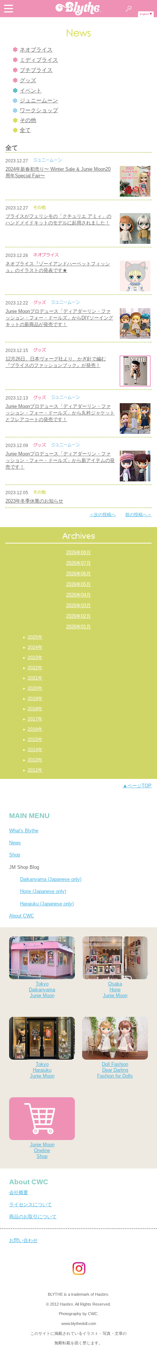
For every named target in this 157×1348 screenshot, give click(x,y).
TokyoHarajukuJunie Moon (42, 1070)
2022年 (35, 667)
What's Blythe (23, 830)
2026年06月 (78, 573)
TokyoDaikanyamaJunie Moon (42, 989)
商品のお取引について (33, 1216)
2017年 (35, 719)
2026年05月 (78, 584)
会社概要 (18, 1192)
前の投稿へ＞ (138, 514)
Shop (14, 854)
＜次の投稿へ (102, 514)
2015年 (35, 739)
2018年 (35, 708)
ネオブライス (36, 50)
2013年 (35, 759)
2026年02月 (78, 616)
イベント (31, 91)
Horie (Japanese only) (43, 891)
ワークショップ (39, 110)
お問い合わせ (23, 1240)
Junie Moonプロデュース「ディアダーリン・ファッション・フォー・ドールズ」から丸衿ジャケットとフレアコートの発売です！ (60, 413)
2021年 (35, 678)
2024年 (35, 647)
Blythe (78, 8)
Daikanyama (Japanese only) (50, 879)
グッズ (28, 80)
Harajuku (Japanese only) (47, 903)
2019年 (35, 698)
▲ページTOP (137, 785)
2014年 (35, 749)
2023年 (35, 657)
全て (25, 130)
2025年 (35, 637)
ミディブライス (39, 60)
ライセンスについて (30, 1204)
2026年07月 (78, 563)
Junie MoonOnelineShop (42, 1150)
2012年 (35, 770)
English (144, 14)
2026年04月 (78, 595)
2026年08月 (78, 552)
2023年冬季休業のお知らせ (34, 501)
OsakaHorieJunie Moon (115, 989)
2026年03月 (78, 605)
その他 (28, 120)
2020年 (35, 688)
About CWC (21, 916)
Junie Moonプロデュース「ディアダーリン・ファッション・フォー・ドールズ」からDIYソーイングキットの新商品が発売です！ (59, 317)
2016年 (35, 729)
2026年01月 (78, 626)
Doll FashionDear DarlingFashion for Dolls (115, 1070)
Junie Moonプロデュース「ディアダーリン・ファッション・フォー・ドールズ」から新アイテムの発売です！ (60, 460)
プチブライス (36, 70)
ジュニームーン (39, 100)
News (15, 842)
